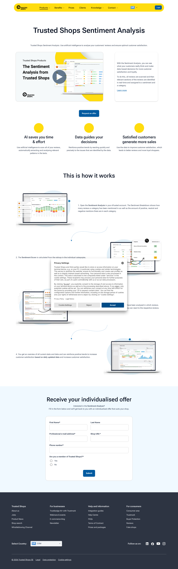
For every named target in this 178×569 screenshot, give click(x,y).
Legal (38, 560)
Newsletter (54, 523)
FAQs (90, 519)
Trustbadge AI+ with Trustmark (63, 511)
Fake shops (131, 527)
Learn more (122, 90)
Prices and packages (97, 527)
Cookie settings (64, 560)
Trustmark (130, 515)
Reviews (129, 523)
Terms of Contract (95, 523)
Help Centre (93, 515)
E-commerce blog (57, 519)
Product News (17, 519)
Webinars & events (58, 515)
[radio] (89, 461)
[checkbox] (89, 463)
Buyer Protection (133, 519)
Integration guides (96, 511)
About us (15, 511)
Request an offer (89, 113)
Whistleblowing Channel (22, 527)
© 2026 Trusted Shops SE (22, 560)
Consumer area (132, 511)
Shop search (17, 523)
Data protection (49, 560)
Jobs (14, 515)
